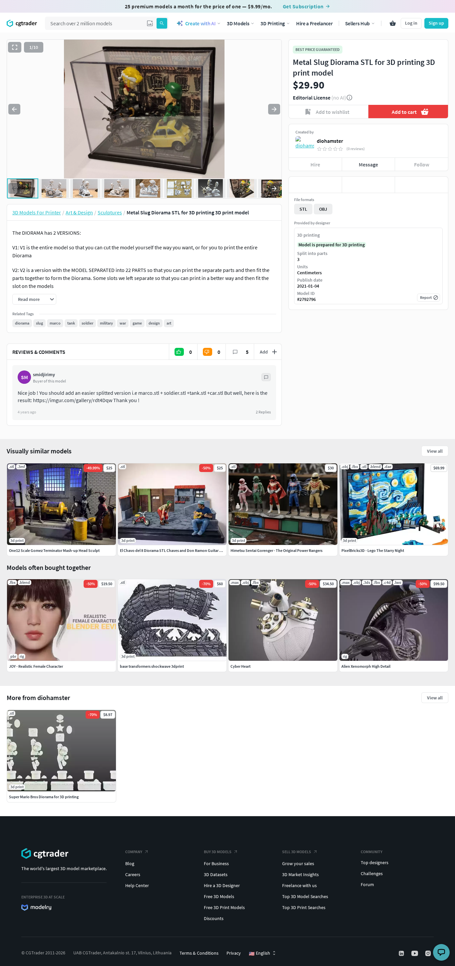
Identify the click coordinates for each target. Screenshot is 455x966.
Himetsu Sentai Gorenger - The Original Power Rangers (276, 550)
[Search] (162, 23)
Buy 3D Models (217, 851)
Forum (367, 884)
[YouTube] (415, 953)
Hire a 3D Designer (222, 885)
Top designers (374, 862)
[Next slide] (274, 109)
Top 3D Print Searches (303, 907)
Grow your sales (298, 863)
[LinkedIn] (402, 953)
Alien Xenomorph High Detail (365, 666)
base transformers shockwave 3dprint (152, 666)
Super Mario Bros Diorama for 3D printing (44, 796)
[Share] (421, 185)
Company (133, 851)
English (259, 953)
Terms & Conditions (199, 953)
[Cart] (392, 23)
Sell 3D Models (296, 851)
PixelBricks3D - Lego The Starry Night (372, 550)
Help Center (137, 885)
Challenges (372, 873)
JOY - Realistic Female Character (36, 666)
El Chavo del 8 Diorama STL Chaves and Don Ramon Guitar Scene (175, 550)
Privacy (234, 953)
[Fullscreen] (14, 47)
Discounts (214, 918)
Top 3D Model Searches (305, 896)
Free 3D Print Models (224, 907)
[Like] (315, 185)
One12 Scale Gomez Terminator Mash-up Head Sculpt (54, 550)
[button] (150, 23)
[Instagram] (429, 953)
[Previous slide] (14, 109)
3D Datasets (216, 874)
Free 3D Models (219, 896)
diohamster (330, 140)
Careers (132, 874)
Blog (129, 863)
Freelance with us (299, 885)
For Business (216, 863)
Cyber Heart (240, 666)
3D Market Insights (300, 874)
